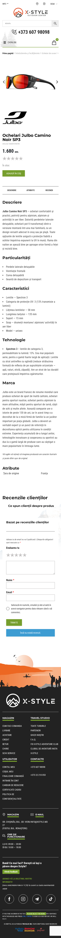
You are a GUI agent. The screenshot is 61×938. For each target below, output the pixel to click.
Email (10, 592)
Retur (5, 744)
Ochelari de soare (49, 53)
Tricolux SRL (27, 924)
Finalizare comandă (13, 776)
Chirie (5, 748)
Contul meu (8, 767)
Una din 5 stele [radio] (8, 555)
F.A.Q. (33, 739)
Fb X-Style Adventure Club (44, 744)
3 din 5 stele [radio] (16, 555)
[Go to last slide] (4, 82)
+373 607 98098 (38, 767)
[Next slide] (57, 82)
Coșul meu (7, 771)
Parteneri (36, 730)
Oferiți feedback (11, 872)
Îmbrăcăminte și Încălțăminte (27, 53)
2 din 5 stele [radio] (12, 555)
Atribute (31, 190)
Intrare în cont (10, 780)
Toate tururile (38, 726)
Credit (5, 739)
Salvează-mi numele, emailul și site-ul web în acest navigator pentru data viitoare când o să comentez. (31, 609)
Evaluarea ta (12, 547)
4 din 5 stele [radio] (20, 555)
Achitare (7, 735)
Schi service (8, 753)
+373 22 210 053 (38, 775)
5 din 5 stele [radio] (25, 555)
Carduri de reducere (13, 785)
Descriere (11, 190)
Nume (10, 580)
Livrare (6, 730)
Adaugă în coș (13, 173)
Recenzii (49, 190)
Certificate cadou (11, 789)
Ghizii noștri (37, 735)
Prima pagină (7, 53)
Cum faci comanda (12, 726)
